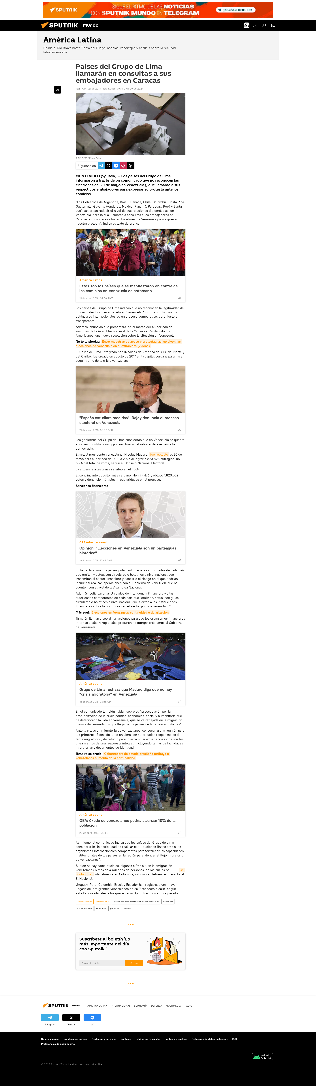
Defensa (156, 1005)
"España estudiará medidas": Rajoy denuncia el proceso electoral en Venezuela (129, 420)
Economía (140, 1005)
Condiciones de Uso (75, 1039)
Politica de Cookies (176, 1039)
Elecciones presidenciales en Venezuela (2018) (136, 901)
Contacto (126, 1039)
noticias (127, 908)
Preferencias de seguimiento (58, 1044)
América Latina (90, 280)
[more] (179, 298)
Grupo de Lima (84, 908)
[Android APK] (262, 1057)
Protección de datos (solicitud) (209, 1039)
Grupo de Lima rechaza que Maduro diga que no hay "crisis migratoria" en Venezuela (125, 691)
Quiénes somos (50, 1039)
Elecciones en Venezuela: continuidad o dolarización (130, 612)
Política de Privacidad (148, 1039)
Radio (188, 1005)
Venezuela (168, 901)
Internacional (102, 901)
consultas (101, 908)
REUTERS (82, 158)
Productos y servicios (103, 1039)
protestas (114, 908)
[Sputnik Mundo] (61, 29)
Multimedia (173, 1005)
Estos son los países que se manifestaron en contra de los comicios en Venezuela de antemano (128, 288)
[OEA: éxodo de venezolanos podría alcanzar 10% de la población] (130, 787)
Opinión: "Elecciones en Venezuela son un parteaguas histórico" (127, 550)
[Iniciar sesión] (255, 25)
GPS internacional (93, 542)
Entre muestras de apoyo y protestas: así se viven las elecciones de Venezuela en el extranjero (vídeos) (129, 343)
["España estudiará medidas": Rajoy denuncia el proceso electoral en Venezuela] (130, 389)
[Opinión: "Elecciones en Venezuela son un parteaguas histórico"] (130, 514)
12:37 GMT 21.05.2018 (88, 88)
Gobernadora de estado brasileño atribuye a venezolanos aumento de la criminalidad (123, 756)
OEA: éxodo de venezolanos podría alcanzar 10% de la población (127, 823)
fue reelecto (159, 454)
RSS (234, 1039)
